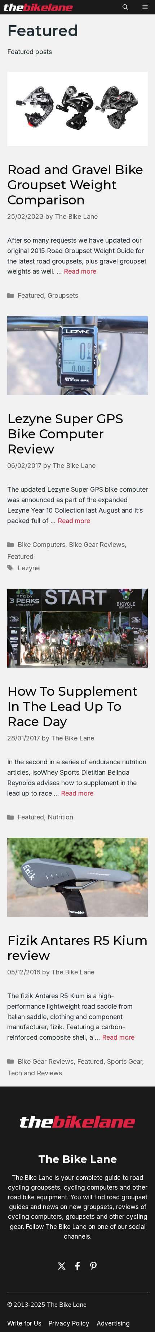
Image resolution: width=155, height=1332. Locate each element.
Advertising (113, 1323)
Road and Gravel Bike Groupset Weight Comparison (75, 185)
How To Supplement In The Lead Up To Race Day (72, 706)
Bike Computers (41, 544)
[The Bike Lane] (38, 7)
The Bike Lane (77, 1159)
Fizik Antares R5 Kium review (77, 948)
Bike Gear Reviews (97, 544)
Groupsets (63, 295)
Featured (31, 295)
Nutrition (60, 817)
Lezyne (29, 568)
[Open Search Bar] (125, 7)
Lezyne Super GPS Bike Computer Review (65, 434)
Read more (80, 271)
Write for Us (24, 1323)
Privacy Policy (69, 1323)
